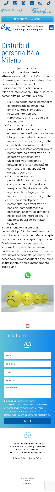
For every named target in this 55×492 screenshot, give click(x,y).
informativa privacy (18, 405)
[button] (51, 27)
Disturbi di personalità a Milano (20, 52)
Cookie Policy (35, 458)
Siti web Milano (27, 483)
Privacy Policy (19, 458)
